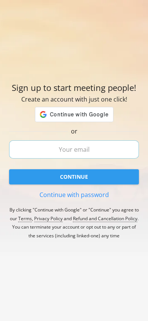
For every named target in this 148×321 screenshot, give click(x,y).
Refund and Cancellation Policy (105, 219)
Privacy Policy (48, 219)
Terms (25, 219)
